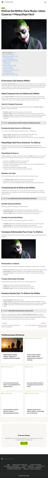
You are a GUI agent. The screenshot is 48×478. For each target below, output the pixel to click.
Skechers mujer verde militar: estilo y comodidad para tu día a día (35, 411)
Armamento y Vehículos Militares (32, 469)
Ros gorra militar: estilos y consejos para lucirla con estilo (35, 384)
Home (8, 464)
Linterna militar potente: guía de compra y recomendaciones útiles (11, 411)
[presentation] (12, 345)
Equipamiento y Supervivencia (11, 466)
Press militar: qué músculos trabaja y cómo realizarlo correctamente (10, 325)
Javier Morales (5, 17)
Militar (3, 8)
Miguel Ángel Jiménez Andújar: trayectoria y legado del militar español (11, 356)
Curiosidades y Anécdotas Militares (16, 467)
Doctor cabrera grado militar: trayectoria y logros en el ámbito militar (36, 325)
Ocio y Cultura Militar (28, 466)
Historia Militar (40, 466)
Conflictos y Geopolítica (35, 467)
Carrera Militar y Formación (19, 464)
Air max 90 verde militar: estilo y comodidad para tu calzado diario (11, 384)
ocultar (14, 52)
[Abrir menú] (45, 2)
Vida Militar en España (35, 464)
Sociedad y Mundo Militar (14, 469)
